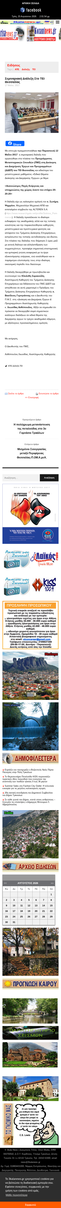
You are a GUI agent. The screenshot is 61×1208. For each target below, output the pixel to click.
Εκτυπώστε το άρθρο (49, 393)
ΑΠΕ (17, 69)
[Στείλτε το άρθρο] (6, 393)
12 (29, 905)
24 (14, 916)
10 (14, 905)
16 (6, 911)
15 (51, 905)
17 (14, 911)
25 (21, 916)
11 (21, 905)
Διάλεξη (26, 69)
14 (43, 905)
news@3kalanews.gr (30, 1162)
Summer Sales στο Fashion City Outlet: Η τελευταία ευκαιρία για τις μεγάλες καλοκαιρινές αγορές (28, 787)
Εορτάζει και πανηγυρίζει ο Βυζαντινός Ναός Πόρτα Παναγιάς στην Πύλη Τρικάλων (28, 771)
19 (29, 911)
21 (43, 911)
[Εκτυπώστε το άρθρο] (36, 393)
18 (21, 911)
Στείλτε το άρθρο (16, 393)
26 (29, 916)
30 (6, 922)
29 (51, 916)
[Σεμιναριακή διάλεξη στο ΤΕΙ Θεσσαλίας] (32, 112)
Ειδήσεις (13, 65)
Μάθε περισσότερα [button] (16, 1195)
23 (6, 916)
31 (14, 922)
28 (43, 916)
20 (36, 911)
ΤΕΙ (34, 69)
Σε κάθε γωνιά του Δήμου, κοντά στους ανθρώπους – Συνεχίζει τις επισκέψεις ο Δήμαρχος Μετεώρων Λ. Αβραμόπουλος (28, 802)
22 (51, 911)
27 (36, 916)
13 (36, 905)
